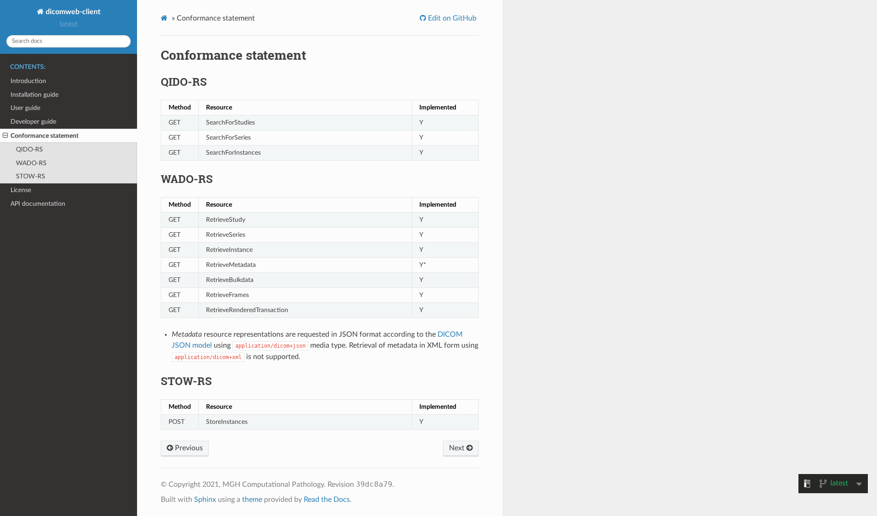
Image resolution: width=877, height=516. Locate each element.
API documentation (38, 203)
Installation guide (34, 94)
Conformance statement (45, 135)
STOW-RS (30, 176)
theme (252, 499)
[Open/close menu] (5, 136)
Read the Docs (327, 499)
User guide (25, 107)
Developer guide (33, 121)
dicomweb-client (72, 12)
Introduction (28, 81)
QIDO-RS (29, 149)
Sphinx (205, 499)
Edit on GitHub (451, 18)
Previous (188, 448)
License (21, 190)
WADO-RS (31, 163)
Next (457, 448)
